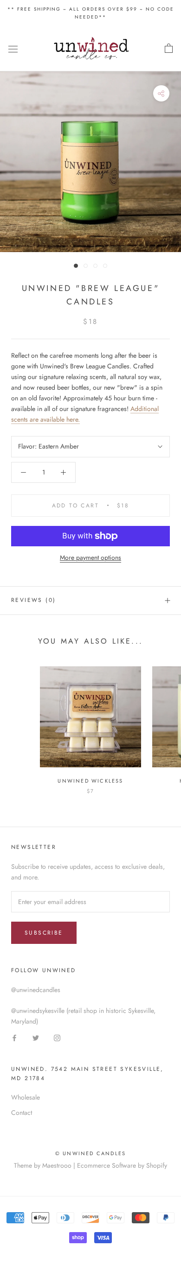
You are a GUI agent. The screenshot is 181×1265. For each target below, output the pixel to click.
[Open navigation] (13, 48)
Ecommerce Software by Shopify (122, 1165)
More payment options (90, 557)
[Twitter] (35, 1037)
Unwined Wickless (90, 780)
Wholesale (25, 1097)
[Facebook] (14, 1037)
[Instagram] (57, 1037)
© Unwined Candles (90, 1153)
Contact (21, 1112)
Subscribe (44, 933)
